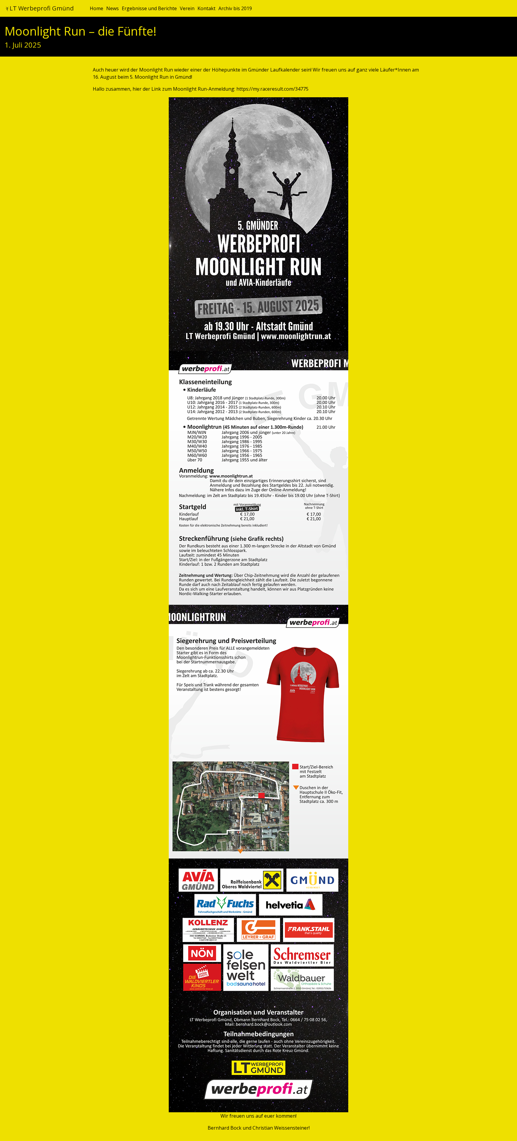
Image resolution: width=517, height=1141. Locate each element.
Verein (187, 8)
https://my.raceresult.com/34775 (272, 89)
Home (96, 8)
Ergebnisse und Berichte (149, 8)
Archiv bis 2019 (235, 8)
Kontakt (206, 8)
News (112, 8)
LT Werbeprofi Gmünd (42, 8)
